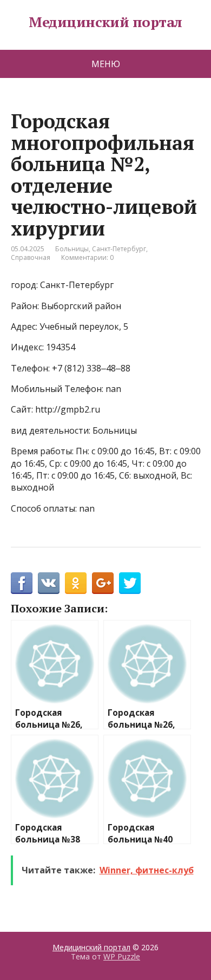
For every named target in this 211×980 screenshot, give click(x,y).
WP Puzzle (121, 956)
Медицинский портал (105, 22)
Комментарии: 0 (87, 257)
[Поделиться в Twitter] (130, 583)
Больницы (72, 248)
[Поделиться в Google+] (103, 583)
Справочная (30, 257)
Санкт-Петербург (119, 248)
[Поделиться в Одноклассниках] (76, 583)
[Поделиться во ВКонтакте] (49, 583)
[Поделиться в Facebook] (21, 583)
